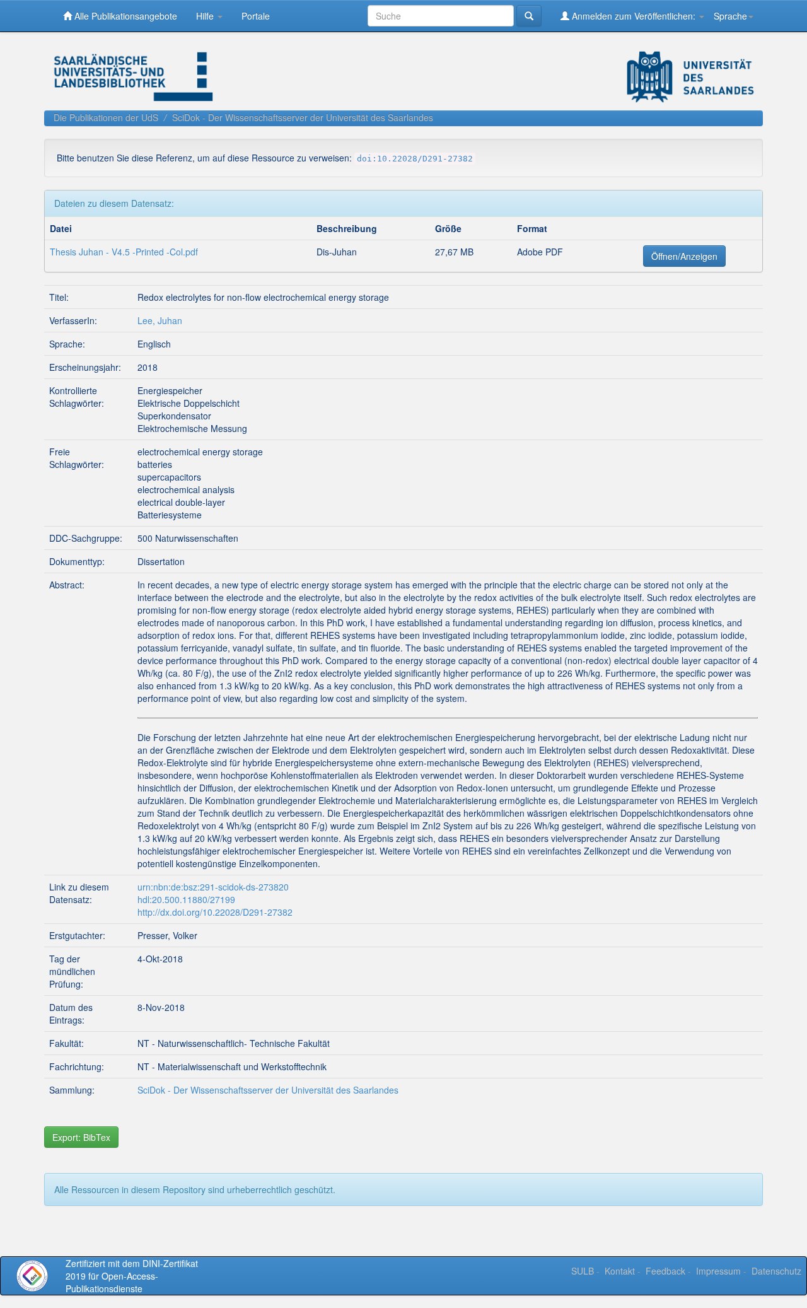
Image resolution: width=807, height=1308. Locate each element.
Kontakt (620, 1270)
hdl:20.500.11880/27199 (186, 899)
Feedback (665, 1270)
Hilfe (206, 15)
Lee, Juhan (159, 320)
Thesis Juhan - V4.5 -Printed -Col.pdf (124, 251)
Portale (255, 15)
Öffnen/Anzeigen (684, 256)
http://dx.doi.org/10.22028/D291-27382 (215, 912)
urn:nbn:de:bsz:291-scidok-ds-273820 (213, 886)
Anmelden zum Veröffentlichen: (633, 15)
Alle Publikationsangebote (124, 15)
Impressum (718, 1270)
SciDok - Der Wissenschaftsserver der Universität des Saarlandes (302, 117)
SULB (582, 1270)
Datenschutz (776, 1270)
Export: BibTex (81, 1137)
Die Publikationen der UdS (106, 117)
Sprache (730, 15)
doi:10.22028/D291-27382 (415, 158)
